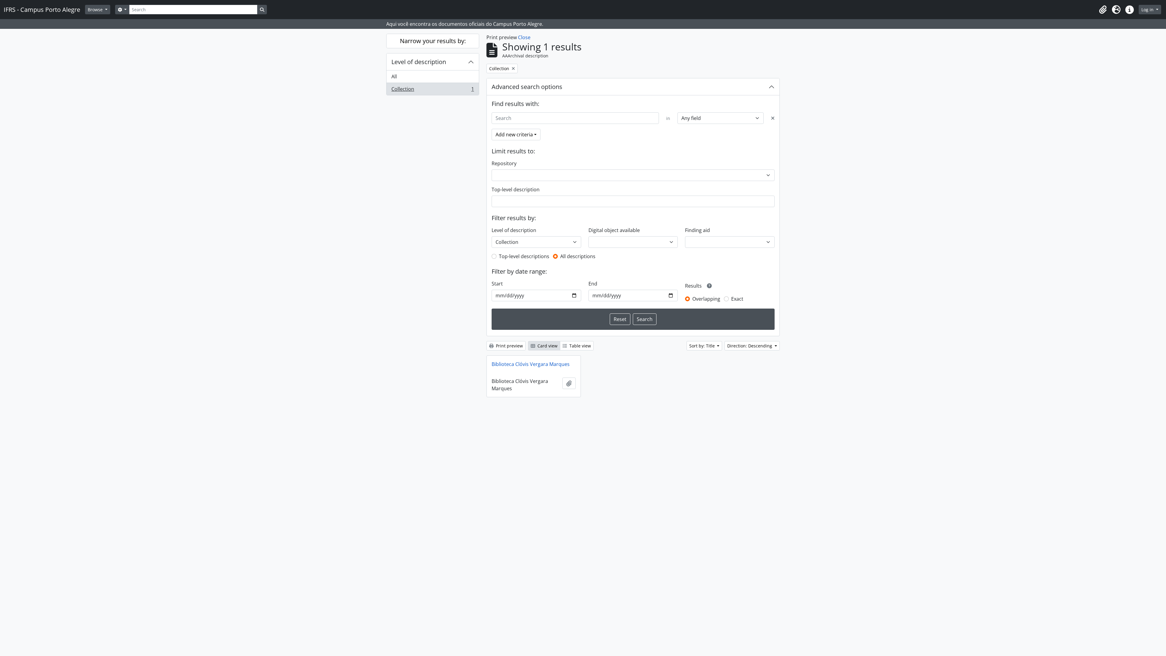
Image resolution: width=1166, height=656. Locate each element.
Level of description (418, 62)
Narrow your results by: (433, 41)
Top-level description (516, 189)
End (592, 283)
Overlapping (706, 299)
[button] (1103, 9)
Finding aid (697, 230)
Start (497, 283)
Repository (504, 163)
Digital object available (614, 230)
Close (524, 37)
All (394, 76)
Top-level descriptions (524, 256)
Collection (432, 90)
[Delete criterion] (773, 118)
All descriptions (577, 256)
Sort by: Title (702, 346)
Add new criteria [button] (514, 134)
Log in (1148, 9)
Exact (737, 299)
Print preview (509, 346)
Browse (96, 9)
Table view (579, 346)
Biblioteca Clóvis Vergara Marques (531, 364)
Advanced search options (527, 87)
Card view (546, 346)
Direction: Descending (750, 346)
